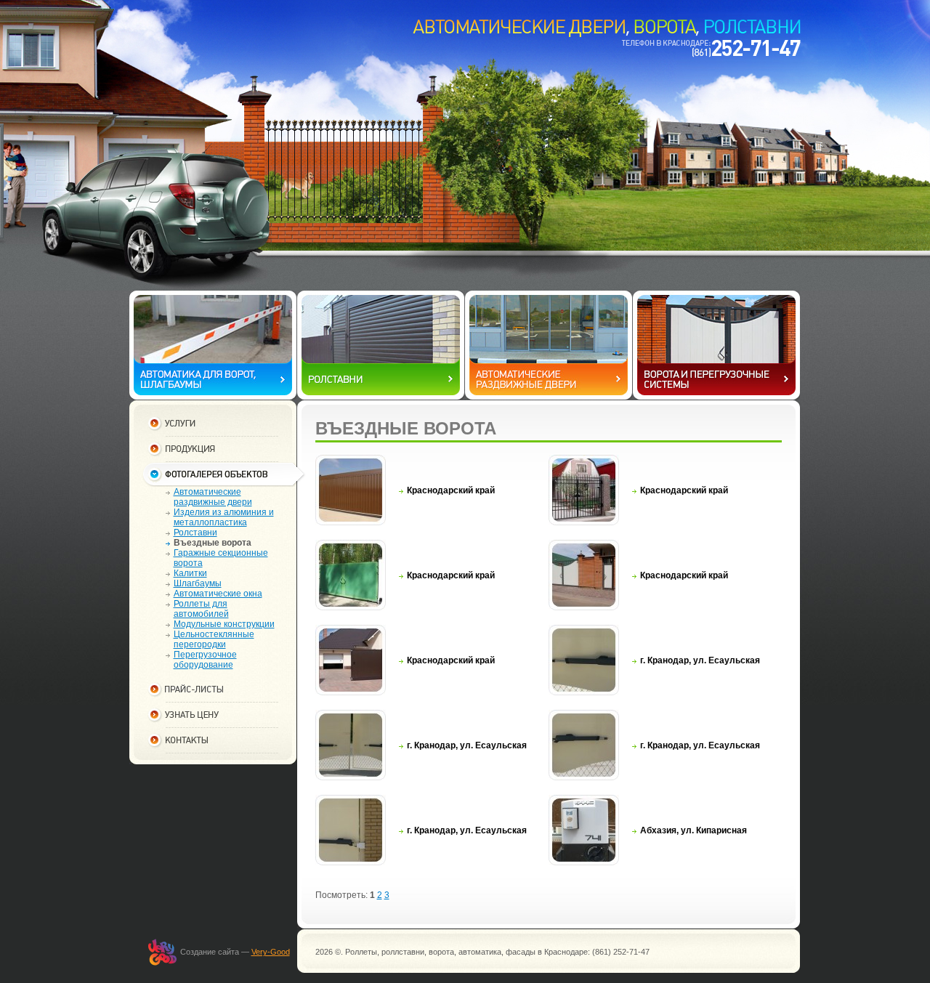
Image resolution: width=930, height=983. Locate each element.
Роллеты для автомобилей (201, 609)
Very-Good (270, 951)
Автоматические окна (218, 593)
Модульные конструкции (224, 624)
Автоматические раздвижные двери (213, 497)
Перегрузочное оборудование (205, 660)
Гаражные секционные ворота (221, 558)
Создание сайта (209, 951)
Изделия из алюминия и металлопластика (224, 517)
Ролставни (195, 532)
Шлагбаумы (198, 583)
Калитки (190, 573)
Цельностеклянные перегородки (214, 639)
